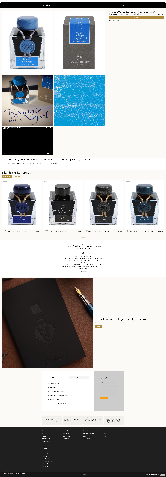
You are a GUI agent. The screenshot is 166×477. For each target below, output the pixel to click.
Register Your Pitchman (47, 439)
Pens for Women (45, 465)
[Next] (94, 1)
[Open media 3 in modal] (27, 100)
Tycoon (104, 436)
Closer (104, 433)
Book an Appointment (46, 434)
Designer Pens (45, 450)
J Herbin (5, 230)
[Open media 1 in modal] (27, 42)
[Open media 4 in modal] (79, 100)
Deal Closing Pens (46, 458)
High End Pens (45, 463)
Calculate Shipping (46, 441)
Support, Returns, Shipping (114, 20)
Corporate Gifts (45, 448)
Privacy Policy (86, 436)
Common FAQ (45, 436)
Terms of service (12, 475)
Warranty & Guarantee (87, 434)
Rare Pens (44, 460)
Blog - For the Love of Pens (68, 434)
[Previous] (72, 1)
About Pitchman (66, 433)
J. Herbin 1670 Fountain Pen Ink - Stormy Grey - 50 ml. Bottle (98, 231)
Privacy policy (8, 475)
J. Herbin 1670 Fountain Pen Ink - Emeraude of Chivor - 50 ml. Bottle (140, 231)
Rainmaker (105, 434)
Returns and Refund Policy (88, 433)
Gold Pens (44, 451)
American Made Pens (46, 455)
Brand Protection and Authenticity (90, 439)
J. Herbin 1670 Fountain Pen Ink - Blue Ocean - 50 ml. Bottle (16, 231)
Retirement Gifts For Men (47, 461)
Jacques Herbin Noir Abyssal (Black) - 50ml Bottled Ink (55, 231)
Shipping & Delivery (46, 438)
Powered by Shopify (21, 473)
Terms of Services (86, 438)
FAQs (78, 377)
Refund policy (4, 475)
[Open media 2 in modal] (79, 42)
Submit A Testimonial (67, 436)
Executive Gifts (45, 466)
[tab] (7, 176)
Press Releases (66, 438)
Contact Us (44, 433)
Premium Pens (45, 453)
